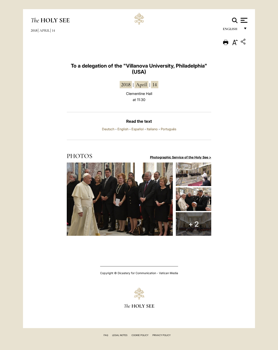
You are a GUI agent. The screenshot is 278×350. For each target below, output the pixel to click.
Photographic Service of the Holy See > (180, 157)
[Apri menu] (243, 20)
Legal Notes (119, 335)
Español (137, 129)
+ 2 (193, 224)
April (44, 30)
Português (168, 129)
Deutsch (108, 129)
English (231, 30)
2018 (34, 30)
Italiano (152, 129)
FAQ (106, 335)
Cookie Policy (139, 335)
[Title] (243, 42)
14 (53, 30)
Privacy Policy (161, 335)
